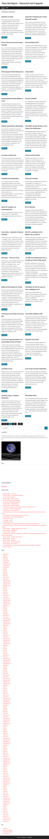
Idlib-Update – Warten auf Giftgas (10, 258)
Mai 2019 (5, 690)
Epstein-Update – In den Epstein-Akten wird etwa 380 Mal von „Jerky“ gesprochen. (21, 523)
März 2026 (5, 559)
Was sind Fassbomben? (31, 98)
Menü (7, 7)
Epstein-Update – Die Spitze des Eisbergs (12, 536)
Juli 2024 (5, 587)
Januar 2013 (5, 816)
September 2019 (7, 683)
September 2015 (7, 763)
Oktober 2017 (6, 721)
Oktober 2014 (6, 781)
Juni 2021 (5, 648)
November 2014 (6, 779)
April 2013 (5, 811)
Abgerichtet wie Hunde (7, 17)
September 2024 (7, 585)
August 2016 (6, 745)
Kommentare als (7, 831)
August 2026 (6, 554)
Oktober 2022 (6, 622)
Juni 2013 (5, 808)
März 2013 (5, 813)
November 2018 (6, 700)
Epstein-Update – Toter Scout (9, 493)
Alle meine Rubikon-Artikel (32, 42)
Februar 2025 (6, 577)
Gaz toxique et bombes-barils (8, 155)
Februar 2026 (6, 560)
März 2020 (5, 673)
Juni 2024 (5, 588)
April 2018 (5, 711)
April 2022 (5, 632)
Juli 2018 (5, 706)
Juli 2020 (5, 666)
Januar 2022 (5, 637)
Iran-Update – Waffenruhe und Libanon (11, 502)
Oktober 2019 (6, 681)
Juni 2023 (5, 608)
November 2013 (6, 799)
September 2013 (7, 803)
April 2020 (5, 671)
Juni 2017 (5, 728)
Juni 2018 (5, 708)
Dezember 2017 (6, 718)
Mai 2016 (5, 749)
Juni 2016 (5, 748)
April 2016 (5, 751)
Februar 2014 (6, 794)
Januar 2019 (5, 696)
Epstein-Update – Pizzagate (9, 540)
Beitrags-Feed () (7, 830)
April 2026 (5, 557)
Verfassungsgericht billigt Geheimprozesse (12, 72)
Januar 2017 (5, 736)
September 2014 (7, 783)
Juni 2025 (5, 570)
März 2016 (5, 753)
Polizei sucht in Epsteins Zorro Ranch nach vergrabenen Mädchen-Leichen (19, 507)
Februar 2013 (6, 814)
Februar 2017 (6, 735)
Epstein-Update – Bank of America (10, 498)
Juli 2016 (5, 746)
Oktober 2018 (6, 701)
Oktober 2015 (6, 761)
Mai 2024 (5, 590)
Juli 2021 (5, 647)
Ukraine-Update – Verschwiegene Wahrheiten (13, 495)
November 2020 (6, 660)
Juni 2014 (5, 788)
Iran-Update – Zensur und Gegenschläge (12, 508)
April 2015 (5, 771)
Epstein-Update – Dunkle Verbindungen (11, 541)
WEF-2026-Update (7, 546)
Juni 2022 (5, 628)
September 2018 (7, 703)
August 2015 (6, 764)
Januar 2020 (5, 676)
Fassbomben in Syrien (6, 369)
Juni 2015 (5, 768)
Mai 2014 (5, 789)
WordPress (23, 837)
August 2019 (6, 685)
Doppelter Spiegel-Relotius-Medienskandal (12, 126)
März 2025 (5, 575)
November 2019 (6, 680)
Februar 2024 (6, 595)
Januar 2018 (5, 716)
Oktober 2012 (6, 821)
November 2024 (6, 582)
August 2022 (6, 625)
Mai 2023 (5, 610)
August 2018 (6, 705)
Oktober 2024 (6, 583)
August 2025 (6, 567)
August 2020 (6, 665)
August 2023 (6, 605)
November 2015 (6, 759)
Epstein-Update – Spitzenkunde (10, 530)
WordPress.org (6, 833)
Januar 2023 (5, 617)
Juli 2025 (5, 569)
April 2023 (5, 612)
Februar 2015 (6, 774)
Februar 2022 (6, 635)
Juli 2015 (5, 766)
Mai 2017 (5, 730)
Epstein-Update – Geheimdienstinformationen (13, 517)
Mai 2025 (5, 572)
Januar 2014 (5, 796)
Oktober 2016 (6, 741)
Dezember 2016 (6, 738)
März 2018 (5, 713)
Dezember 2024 (6, 580)
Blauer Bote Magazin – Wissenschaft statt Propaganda (22, 3)
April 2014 (5, 791)
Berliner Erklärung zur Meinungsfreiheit (11, 500)
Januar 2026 (5, 562)
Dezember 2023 (6, 598)
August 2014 (6, 784)
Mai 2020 (5, 670)
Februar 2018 (6, 715)
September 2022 (7, 623)
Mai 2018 (5, 710)
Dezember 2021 (6, 638)
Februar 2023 (6, 615)
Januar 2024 (5, 597)
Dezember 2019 (6, 678)
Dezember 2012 (6, 818)
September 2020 (7, 663)
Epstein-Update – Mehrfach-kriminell (11, 505)
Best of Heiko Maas (30, 207)
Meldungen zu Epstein (8, 522)
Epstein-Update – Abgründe (9, 531)
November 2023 (6, 600)
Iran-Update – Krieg (7, 520)
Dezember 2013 (6, 798)
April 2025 (5, 574)
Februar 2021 (6, 655)
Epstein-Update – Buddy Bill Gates (10, 503)
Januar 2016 (5, 756)
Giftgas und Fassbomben (31, 178)
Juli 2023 (5, 607)
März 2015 (5, 773)
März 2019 (5, 693)
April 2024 (5, 592)
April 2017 (5, 731)
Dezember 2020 (6, 658)
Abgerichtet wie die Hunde (32, 339)
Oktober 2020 (6, 661)
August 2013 (6, 804)
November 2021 (6, 640)
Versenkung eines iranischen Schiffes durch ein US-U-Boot (15, 515)
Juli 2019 (5, 686)
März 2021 (5, 653)
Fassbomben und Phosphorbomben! (10, 178)
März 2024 (5, 593)
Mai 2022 (5, 630)
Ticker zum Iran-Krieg (8, 518)
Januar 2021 (5, 657)
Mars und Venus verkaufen (9, 497)
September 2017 (7, 723)
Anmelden (5, 828)
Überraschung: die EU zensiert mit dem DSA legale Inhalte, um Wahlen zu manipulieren (22, 545)
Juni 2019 (5, 688)
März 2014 (5, 793)
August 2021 (6, 645)
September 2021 (7, 643)
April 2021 (5, 652)
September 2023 (7, 603)
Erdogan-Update (29, 72)
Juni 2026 (5, 555)
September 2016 (7, 743)
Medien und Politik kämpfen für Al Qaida (11, 287)
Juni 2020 (5, 668)
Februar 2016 (6, 754)
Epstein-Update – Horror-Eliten (10, 543)
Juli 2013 (5, 806)
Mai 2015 (5, 769)
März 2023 (5, 613)
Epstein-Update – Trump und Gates (11, 510)
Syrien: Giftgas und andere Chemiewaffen (35, 369)
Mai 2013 (5, 809)
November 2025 (6, 564)
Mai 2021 (5, 650)
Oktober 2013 (6, 801)
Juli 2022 (5, 627)
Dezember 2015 (6, 758)
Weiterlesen (4, 37)
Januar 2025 (5, 579)
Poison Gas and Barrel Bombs (32, 155)
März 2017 (5, 733)
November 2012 (6, 819)
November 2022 (6, 620)
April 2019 (5, 691)
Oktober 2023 (6, 602)
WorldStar (30, 837)
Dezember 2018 (6, 698)
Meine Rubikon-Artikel (30, 395)
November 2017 (6, 720)
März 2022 (5, 633)
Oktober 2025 (6, 565)
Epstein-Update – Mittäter (9, 538)
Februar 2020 (6, 675)
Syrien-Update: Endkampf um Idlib (33, 314)
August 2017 (6, 725)
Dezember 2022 (6, 618)
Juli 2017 (5, 726)
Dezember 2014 (6, 778)
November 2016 (6, 740)
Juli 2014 (5, 786)
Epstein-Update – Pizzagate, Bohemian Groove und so (15, 528)
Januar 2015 (5, 776)
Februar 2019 (6, 695)
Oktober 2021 (6, 642)
